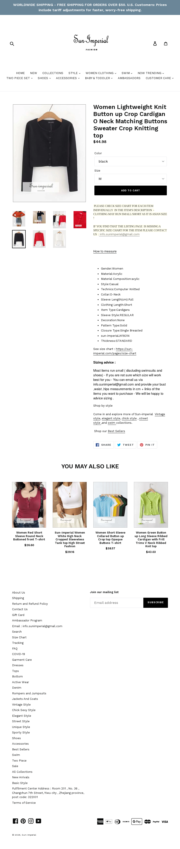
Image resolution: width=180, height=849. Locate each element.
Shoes (16, 738)
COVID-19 (18, 654)
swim (111, 422)
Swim (16, 755)
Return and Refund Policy (30, 603)
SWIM (126, 73)
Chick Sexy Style (24, 710)
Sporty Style (21, 732)
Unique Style (21, 727)
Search (17, 631)
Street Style (21, 721)
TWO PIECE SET (18, 78)
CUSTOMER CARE (159, 78)
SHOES (43, 78)
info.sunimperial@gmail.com (119, 234)
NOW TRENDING (150, 73)
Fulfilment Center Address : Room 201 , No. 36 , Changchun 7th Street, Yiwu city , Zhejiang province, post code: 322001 (48, 793)
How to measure (105, 251)
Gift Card (18, 615)
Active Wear (20, 682)
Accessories (20, 743)
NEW (33, 73)
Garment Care (22, 659)
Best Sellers (116, 431)
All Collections (22, 771)
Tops (15, 671)
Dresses (17, 665)
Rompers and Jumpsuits (29, 693)
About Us (18, 592)
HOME (20, 73)
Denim (16, 687)
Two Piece (19, 760)
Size (97, 170)
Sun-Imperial (29, 835)
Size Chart (19, 637)
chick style (129, 418)
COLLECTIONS (52, 73)
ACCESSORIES (67, 78)
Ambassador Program (27, 620)
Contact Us (20, 609)
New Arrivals (20, 777)
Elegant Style (21, 715)
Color (98, 153)
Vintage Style (21, 704)
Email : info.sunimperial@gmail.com (37, 626)
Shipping (18, 598)
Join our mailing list (104, 592)
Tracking (17, 642)
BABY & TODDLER (98, 78)
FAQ (15, 648)
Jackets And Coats (25, 699)
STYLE (73, 73)
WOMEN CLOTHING (100, 73)
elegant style (111, 418)
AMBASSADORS (129, 78)
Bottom (17, 676)
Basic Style (20, 783)
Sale (15, 766)
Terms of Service (24, 802)
